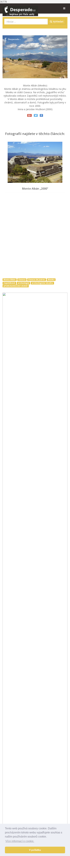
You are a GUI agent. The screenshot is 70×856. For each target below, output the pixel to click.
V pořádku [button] (35, 850)
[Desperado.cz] (20, 9)
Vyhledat (58, 21)
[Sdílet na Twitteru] (36, 115)
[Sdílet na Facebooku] (41, 115)
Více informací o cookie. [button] (19, 841)
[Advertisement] (35, 236)
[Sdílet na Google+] (29, 115)
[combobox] (26, 21)
